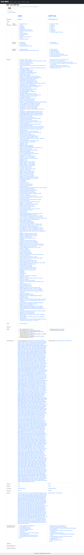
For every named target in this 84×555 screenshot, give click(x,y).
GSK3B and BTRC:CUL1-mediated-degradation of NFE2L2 (31, 295)
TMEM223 (20, 453)
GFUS (24, 378)
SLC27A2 (28, 441)
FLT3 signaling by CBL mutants (26, 285)
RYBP (19, 438)
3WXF (22, 505)
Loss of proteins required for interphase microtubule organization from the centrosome (63, 64)
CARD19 (38, 356)
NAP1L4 (28, 405)
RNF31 (35, 434)
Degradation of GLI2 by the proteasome (27, 157)
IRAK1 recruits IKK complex (25, 259)
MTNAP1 (41, 403)
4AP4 (33, 505)
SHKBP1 (44, 440)
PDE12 (34, 415)
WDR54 (22, 475)
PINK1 (29, 418)
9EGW (19, 523)
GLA (35, 378)
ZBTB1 (26, 478)
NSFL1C (37, 410)
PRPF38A (32, 424)
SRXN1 (22, 446)
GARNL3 (39, 377)
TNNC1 (19, 454)
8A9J (38, 518)
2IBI (41, 495)
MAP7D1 (32, 394)
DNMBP (27, 370)
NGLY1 (29, 408)
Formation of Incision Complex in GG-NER (28, 192)
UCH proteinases (23, 180)
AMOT (42, 343)
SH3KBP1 (37, 440)
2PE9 (37, 498)
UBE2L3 (29, 464)
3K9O (30, 502)
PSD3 (19, 425)
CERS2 (44, 360)
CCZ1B (22, 358)
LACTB (28, 391)
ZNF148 (43, 479)
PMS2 (29, 419)
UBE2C (22, 462)
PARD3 (29, 414)
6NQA (38, 513)
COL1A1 (38, 363)
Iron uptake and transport (24, 255)
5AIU (21, 510)
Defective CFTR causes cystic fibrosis (27, 175)
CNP (35, 363)
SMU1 (32, 442)
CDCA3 (24, 359)
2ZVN (34, 500)
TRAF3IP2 (44, 455)
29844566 (62, 330)
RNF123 (36, 432)
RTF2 (37, 437)
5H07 (32, 510)
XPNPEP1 (20, 476)
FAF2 (45, 373)
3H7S (41, 501)
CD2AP (27, 358)
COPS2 (19, 364)
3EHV (36, 501)
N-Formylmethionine (24, 323)
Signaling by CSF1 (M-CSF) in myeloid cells (28, 275)
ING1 (30, 386)
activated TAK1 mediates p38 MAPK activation (29, 137)
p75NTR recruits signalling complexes (27, 99)
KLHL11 (38, 390)
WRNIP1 (34, 475)
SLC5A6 (43, 441)
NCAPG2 (31, 406)
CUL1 (45, 365)
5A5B (38, 509)
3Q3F (19, 504)
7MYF (41, 517)
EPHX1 (22, 372)
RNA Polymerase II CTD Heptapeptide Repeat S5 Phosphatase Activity (62, 534)
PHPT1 (19, 418)
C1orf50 (39, 354)
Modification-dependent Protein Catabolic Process (29, 50)
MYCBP (40, 404)
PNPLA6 (34, 419)
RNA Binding (22, 42)
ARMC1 (44, 347)
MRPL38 (43, 400)
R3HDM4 (40, 426)
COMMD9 (42, 363)
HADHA (42, 380)
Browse (15, 1)
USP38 (34, 471)
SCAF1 (34, 438)
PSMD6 (42, 425)
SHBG (68, 340)
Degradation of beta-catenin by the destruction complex (30, 94)
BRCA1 (41, 353)
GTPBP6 (23, 380)
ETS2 (25, 373)
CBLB (27, 357)
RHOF (25, 431)
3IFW (19, 502)
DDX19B (23, 367)
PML (26, 419)
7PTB (56, 493)
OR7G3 (25, 412)
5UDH (26, 511)
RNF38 (38, 434)
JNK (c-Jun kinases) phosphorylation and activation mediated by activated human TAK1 (32, 139)
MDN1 (38, 397)
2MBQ (37, 497)
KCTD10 (26, 388)
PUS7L (34, 426)
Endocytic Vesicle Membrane (25, 36)
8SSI (38, 521)
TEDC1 (43, 449)
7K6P (21, 517)
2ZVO (36, 500)
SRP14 (34, 445)
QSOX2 (37, 426)
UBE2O (33, 464)
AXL (21, 351)
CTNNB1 (32, 365)
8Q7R (31, 521)
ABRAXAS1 (38, 340)
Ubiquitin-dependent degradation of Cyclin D (28, 214)
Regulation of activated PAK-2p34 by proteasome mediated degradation (33, 102)
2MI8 (43, 497)
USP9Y (44, 472)
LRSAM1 (23, 393)
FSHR (22, 377)
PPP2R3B (20, 422)
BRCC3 (44, 353)
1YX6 (36, 494)
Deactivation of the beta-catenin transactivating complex (30, 132)
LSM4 (26, 393)
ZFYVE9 (34, 479)
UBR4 (22, 466)
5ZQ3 (31, 511)
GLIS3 (40, 378)
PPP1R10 (23, 421)
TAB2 (39, 447)
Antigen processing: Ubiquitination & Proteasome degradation (31, 302)
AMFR (39, 343)
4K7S (19, 508)
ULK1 (30, 467)
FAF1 (42, 373)
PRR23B (41, 424)
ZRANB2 (23, 481)
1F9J (26, 493)
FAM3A (31, 374)
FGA (38, 376)
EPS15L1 (33, 372)
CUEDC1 (38, 365)
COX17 (41, 364)
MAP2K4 (42, 393)
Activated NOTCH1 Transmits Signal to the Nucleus (30, 104)
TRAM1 (31, 457)
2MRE (22, 498)
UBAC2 (29, 461)
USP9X (41, 472)
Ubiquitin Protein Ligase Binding (26, 46)
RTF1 (34, 437)
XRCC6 (26, 476)
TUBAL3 (30, 460)
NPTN (32, 410)
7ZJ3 (35, 518)
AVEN (19, 351)
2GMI (36, 495)
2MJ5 (45, 497)
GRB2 (19, 379)
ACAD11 (19, 341)
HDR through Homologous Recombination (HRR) (29, 178)
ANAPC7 (31, 344)
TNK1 (41, 453)
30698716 (31, 329)
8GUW (59, 493)
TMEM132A (33, 452)
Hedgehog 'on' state (23, 159)
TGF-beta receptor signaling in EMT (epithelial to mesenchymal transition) (32, 109)
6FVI (51, 493)
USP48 (25, 472)
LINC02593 (37, 392)
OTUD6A (28, 413)
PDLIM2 (37, 415)
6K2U (29, 513)
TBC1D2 (39, 448)
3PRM (40, 503)
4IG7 (37, 507)
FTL (24, 377)
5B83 (23, 510)
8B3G (19, 520)
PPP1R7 (27, 421)
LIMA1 (33, 392)
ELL (37, 371)
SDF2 (22, 439)
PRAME (30, 422)
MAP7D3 (36, 394)
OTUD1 (44, 412)
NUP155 (29, 411)
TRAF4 (19, 457)
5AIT (19, 510)
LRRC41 (19, 393)
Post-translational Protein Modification (27, 525)
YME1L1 (38, 476)
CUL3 (21, 366)
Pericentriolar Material (54, 23)
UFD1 (19, 467)
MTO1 (44, 403)
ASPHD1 (40, 349)
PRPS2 (38, 424)
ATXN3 (35, 350)
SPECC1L (20, 445)
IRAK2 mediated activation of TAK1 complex (28, 261)
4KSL (29, 508)
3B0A (19, 501)
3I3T (45, 501)
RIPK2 (40, 431)
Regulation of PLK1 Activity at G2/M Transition (29, 120)
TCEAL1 (25, 449)
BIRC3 (24, 353)
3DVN (28, 501)
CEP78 (38, 360)
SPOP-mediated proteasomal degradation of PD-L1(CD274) (31, 307)
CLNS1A (27, 363)
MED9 (22, 398)
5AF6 (45, 509)
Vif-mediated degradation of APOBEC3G (27, 91)
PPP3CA (23, 422)
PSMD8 (19, 426)
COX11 (38, 364)
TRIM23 (19, 458)
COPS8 (32, 364)
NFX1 (27, 408)
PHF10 (35, 417)
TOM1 (29, 454)
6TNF (35, 514)
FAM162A (24, 374)
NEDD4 (32, 407)
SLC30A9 (32, 441)
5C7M (28, 510)
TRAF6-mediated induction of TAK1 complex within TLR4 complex (32, 262)
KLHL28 (45, 390)
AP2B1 (35, 346)
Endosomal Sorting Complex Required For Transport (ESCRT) (31, 254)
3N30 (19, 503)
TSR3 (37, 459)
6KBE (31, 513)
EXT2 (34, 373)
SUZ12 (28, 447)
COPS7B (29, 364)
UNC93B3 (38, 467)
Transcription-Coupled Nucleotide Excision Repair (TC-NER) (31, 197)
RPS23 (19, 437)
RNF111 (26, 432)
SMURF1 (35, 442)
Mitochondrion (22, 28)
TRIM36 (35, 458)
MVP (38, 404)
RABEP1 (24, 427)
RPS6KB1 (28, 437)
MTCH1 (30, 403)
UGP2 (21, 467)
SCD (37, 438)
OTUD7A (35, 413)
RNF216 (31, 434)
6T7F (31, 514)
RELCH (28, 430)
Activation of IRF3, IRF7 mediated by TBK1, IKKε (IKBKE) (31, 258)
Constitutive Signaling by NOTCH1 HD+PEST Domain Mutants (32, 126)
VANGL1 (19, 473)
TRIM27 (29, 458)
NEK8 (39, 407)
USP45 (45, 471)
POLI (43, 419)
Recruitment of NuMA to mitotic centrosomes (59, 65)
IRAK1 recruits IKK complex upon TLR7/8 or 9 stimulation (31, 289)
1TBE (19, 494)
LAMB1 (37, 391)
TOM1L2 (35, 454)
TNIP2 (36, 453)
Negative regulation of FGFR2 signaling (27, 163)
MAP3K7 (23, 394)
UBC (20, 15)
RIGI (32, 431)
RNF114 (29, 432)
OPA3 (44, 411)
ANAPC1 (19, 344)
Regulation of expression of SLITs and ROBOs (29, 241)
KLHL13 (41, 390)
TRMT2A (25, 459)
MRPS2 (30, 401)
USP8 (39, 472)
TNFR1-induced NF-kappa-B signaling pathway (29, 150)
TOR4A (27, 455)
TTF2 (45, 459)
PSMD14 (35, 425)
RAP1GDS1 (20, 428)
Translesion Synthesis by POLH (26, 62)
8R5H (33, 521)
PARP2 (38, 414)
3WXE (19, 505)
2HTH (39, 495)
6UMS (21, 515)
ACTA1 (25, 341)
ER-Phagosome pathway (24, 69)
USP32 (19, 471)
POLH (40, 419)
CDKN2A (39, 359)
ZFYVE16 (30, 479)
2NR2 (29, 498)
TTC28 (40, 459)
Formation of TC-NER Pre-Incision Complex (28, 195)
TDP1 (38, 449)
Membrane (22, 35)
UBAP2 (36, 461)
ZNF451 (22, 480)
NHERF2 (33, 408)
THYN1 (34, 451)
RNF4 (40, 434)
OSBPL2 (29, 412)
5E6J (30, 510)
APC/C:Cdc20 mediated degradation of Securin (29, 82)
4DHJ (21, 507)
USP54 (31, 472)
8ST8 (43, 521)
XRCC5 (23, 476)
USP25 (30, 469)
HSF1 (42, 384)
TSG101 (34, 459)
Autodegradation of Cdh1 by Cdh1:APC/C (28, 79)
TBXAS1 (19, 449)
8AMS (45, 518)
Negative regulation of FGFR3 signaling (27, 164)
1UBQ (23, 494)
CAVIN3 (22, 357)
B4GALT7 (28, 351)
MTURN (19, 404)
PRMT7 (28, 424)
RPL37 (24, 435)
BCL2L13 (37, 352)
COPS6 (25, 364)
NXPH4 (38, 411)
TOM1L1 (32, 454)
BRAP (39, 353)
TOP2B (42, 454)
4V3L (26, 509)
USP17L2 (40, 468)
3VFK (36, 504)
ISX (20, 387)
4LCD (31, 508)
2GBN (31, 495)
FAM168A (28, 374)
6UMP (19, 515)
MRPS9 (22, 403)
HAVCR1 (19, 381)
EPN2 (25, 372)
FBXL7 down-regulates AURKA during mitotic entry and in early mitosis (33, 218)
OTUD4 (22, 413)
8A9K (40, 518)
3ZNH (26, 505)
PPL (42, 420)
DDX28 (27, 367)
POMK (26, 420)
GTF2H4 (32, 379)
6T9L (33, 514)
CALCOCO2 (20, 356)
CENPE (22, 360)
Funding (23, 1)
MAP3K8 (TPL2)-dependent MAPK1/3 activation (29, 177)
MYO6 (19, 405)
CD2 (25, 358)
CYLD (32, 366)
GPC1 (45, 378)
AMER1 (36, 343)
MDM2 (33, 397)
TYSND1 (45, 460)
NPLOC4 (23, 410)
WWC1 (37, 475)
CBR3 (35, 357)
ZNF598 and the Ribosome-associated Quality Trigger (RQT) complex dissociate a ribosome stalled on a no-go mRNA (33, 319)
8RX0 (36, 521)
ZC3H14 (33, 478)
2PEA (39, 498)
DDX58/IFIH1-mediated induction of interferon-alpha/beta (30, 77)
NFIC (25, 408)
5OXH (21, 511)
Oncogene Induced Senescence (26, 119)
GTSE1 (26, 380)
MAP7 (29, 394)
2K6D (28, 496)
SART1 (28, 438)
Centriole (52, 27)
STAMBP (25, 446)
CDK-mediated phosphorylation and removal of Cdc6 (30, 208)
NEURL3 (19, 408)
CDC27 (33, 358)
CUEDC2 (41, 365)
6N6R (36, 513)
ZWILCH (32, 481)
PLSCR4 (23, 419)
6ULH (45, 514)
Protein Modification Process (25, 528)
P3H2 (46, 413)
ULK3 (32, 467)
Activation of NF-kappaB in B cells (26, 63)
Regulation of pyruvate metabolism (26, 305)
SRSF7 (43, 445)
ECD (46, 370)
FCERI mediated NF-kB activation (26, 125)
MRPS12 (23, 401)
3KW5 (38, 502)
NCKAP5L (38, 406)
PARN (32, 414)
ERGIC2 (42, 372)
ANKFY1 (38, 344)
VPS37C (26, 474)
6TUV (40, 514)
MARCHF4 (32, 395)
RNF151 (34, 433)
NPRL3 (29, 410)
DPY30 (39, 370)
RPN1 (34, 435)
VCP (27, 473)
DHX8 (44, 367)
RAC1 (27, 427)
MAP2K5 (19, 394)
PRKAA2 (37, 422)
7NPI (44, 517)
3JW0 (28, 502)
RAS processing (23, 273)
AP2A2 (32, 346)
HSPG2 (19, 385)
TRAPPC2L (35, 457)
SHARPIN (41, 440)
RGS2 (19, 431)
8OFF (21, 521)
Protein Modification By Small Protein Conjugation (29, 532)
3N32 (21, 503)
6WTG (22, 516)
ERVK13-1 (20, 373)
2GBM (29, 495)
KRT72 (25, 391)
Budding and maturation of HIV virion (27, 73)
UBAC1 (26, 461)
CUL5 (29, 366)
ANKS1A (41, 345)
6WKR (19, 516)
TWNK (37, 460)
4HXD (30, 507)
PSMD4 (38, 425)
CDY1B (19, 360)
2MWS (24, 498)
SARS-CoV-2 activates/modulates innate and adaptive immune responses (32, 282)
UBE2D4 (32, 462)
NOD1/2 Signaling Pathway (25, 75)
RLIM (43, 431)
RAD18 (30, 427)
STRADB (37, 446)
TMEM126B (28, 452)
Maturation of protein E (24, 276)
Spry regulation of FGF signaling (26, 71)
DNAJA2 (39, 368)
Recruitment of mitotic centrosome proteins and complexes (61, 62)
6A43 (43, 511)
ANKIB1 (19, 345)
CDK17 (36, 359)
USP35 (28, 471)
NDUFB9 (22, 407)
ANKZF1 (19, 346)
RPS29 (22, 437)
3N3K (23, 503)
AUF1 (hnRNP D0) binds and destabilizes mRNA (29, 140)
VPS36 (43, 473)
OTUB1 (38, 412)
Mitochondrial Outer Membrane (26, 29)
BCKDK (33, 352)
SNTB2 (29, 444)
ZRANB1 (19, 481)
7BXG (38, 516)
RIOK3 (37, 431)
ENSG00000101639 (52, 488)
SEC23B (31, 439)
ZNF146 (39, 479)
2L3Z (21, 497)
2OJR (34, 498)
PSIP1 (21, 425)
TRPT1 (31, 459)
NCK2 (35, 406)
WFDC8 (31, 475)
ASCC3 (36, 349)
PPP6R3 (27, 422)
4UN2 (21, 509)
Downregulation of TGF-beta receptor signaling (28, 106)
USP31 (45, 469)
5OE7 (44, 510)
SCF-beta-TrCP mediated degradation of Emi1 (28, 80)
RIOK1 (35, 431)
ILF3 (21, 386)
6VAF (31, 515)
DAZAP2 (37, 366)
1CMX (21, 493)
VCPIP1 (29, 473)
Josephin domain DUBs (24, 183)
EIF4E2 (34, 371)
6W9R (39, 515)
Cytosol (21, 32)
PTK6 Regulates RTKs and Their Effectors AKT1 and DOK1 (31, 215)
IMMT (24, 386)
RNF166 (37, 433)
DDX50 (30, 367)
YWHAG (19, 478)
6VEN (34, 515)
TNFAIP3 (26, 453)
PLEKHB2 (20, 419)
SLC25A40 (24, 441)
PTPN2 (31, 426)
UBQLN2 (44, 465)
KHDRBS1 (44, 388)
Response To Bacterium (55, 51)
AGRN (45, 341)
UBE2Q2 (40, 464)
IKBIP (41, 385)
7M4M (29, 517)
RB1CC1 (34, 428)
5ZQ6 (38, 511)
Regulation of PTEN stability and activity (27, 238)
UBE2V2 (29, 465)
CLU (30, 363)
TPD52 (34, 455)
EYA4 (36, 373)
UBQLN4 (19, 466)
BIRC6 (27, 353)
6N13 (33, 513)
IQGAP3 (44, 386)
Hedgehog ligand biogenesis (25, 151)
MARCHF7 (41, 395)
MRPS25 (41, 401)
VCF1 (25, 473)
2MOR (19, 498)
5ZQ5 (36, 511)
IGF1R (38, 385)
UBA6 (24, 461)
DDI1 (19, 367)
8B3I (21, 520)
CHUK (43, 361)
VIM (32, 473)
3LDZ (40, 502)
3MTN (45, 502)
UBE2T (22, 465)
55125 (49, 483)
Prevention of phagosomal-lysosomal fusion (28, 267)
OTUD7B (39, 413)
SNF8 (19, 444)
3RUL (21, 504)
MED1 (41, 397)
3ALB (41, 500)
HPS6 (29, 384)
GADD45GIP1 (32, 377)
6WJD (44, 515)
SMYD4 (42, 442)
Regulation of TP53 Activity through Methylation (29, 204)
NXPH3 (35, 411)
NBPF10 (37, 405)
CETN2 (19, 361)
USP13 (28, 468)
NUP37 (32, 411)
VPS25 (37, 473)
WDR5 (19, 475)
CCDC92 (44, 357)
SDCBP (19, 439)
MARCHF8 (20, 397)
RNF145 (30, 433)
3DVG (26, 501)
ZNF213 (19, 480)
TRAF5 (22, 457)
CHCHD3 (26, 361)
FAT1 (39, 374)
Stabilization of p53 (23, 212)
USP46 (19, 472)
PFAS (33, 417)
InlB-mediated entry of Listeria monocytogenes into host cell (31, 227)
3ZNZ (31, 505)
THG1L (31, 451)
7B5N (31, 516)
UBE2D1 (25, 462)
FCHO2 (32, 376)
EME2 (42, 371)
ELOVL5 (39, 371)
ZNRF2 (45, 480)
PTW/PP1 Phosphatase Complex (56, 532)
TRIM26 (25, 458)
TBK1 (46, 448)
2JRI (19, 496)
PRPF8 (35, 424)
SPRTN (27, 445)
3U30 (26, 504)
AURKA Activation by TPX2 (55, 67)
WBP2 (38, 474)
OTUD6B (32, 413)
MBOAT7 (29, 397)
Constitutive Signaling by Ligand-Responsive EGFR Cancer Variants (33, 67)
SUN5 (26, 447)
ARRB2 (19, 349)
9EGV (45, 522)
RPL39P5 (28, 435)
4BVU (43, 505)
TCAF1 (22, 449)
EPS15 (30, 372)
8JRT (33, 520)
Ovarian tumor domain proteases (26, 185)
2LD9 (23, 497)
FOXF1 (19, 377)
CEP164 (28, 360)
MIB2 (33, 398)
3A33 (38, 500)
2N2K (27, 498)
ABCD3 (31, 340)
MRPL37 (39, 400)
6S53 (26, 514)
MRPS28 (44, 401)
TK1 (43, 451)
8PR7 (61, 493)
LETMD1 (30, 392)
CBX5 (37, 357)
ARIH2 (35, 347)
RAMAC (42, 427)
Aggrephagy (22, 271)
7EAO (43, 516)
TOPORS (19, 455)
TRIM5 (45, 458)
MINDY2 (19, 399)
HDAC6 (34, 381)
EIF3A (26, 371)
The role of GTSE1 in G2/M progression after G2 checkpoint (31, 217)
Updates (27, 1)
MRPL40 (19, 401)
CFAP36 (22, 361)
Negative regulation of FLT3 (25, 283)
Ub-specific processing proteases (26, 184)
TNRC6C (26, 454)
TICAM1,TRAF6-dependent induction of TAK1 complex (30, 247)
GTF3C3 (19, 380)
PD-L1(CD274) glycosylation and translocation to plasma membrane (33, 310)
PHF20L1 (39, 417)
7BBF (36, 516)
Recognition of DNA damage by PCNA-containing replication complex (33, 60)
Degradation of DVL (23, 144)
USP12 (25, 468)
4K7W (24, 508)
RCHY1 (19, 430)
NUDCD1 (23, 411)
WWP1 (40, 475)
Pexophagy (22, 274)
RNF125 (39, 432)
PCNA (28, 415)
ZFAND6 (26, 479)
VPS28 (40, 473)
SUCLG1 (19, 447)
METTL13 (25, 398)
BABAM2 (36, 351)
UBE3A (32, 465)
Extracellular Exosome (24, 39)
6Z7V (24, 516)
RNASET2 (20, 432)
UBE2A (19, 462)
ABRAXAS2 (42, 340)
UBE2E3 (39, 462)
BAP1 (19, 352)
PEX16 (30, 417)
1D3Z (24, 493)
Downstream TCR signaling (25, 97)
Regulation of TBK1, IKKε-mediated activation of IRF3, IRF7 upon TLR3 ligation (32, 301)
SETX (22, 440)
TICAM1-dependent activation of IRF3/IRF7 (28, 246)
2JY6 (21, 496)
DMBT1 (26, 368)
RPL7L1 (31, 435)
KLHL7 (19, 391)
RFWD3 (40, 430)
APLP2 (19, 347)
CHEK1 (31, 361)
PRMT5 (25, 424)
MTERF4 (33, 403)
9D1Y (28, 522)
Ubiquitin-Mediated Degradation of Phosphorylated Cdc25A (31, 213)
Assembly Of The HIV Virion (25, 87)
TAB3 (42, 447)
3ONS (37, 503)
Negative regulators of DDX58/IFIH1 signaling (28, 256)
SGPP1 (33, 440)
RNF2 (26, 434)
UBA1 (19, 461)
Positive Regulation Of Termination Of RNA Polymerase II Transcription (61, 531)
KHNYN (19, 390)
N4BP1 (21, 405)
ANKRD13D (33, 345)
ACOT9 (22, 341)
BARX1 (24, 352)
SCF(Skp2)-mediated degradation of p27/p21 (28, 93)
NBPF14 (19, 406)
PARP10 (35, 414)
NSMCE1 (41, 410)
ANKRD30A (37, 345)
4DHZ (23, 507)
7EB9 (46, 516)
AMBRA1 (32, 343)
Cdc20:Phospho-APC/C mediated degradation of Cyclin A (31, 85)
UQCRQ (42, 467)
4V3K (24, 509)
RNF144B (27, 433)
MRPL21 (36, 400)
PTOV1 (28, 426)
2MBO (35, 497)
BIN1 (19, 353)
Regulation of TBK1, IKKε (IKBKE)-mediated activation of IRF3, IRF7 (33, 299)
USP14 (31, 468)
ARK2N (41, 347)
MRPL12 (29, 400)
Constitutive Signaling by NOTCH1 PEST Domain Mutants (31, 121)
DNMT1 (30, 370)
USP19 (43, 468)
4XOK (31, 509)
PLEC (43, 418)
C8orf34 (43, 354)
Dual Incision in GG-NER (24, 194)
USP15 (34, 468)
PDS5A (43, 415)
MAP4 (26, 394)
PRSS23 (45, 424)
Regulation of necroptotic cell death (26, 173)
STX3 (43, 446)
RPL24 (22, 435)
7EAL (41, 516)
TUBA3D (23, 460)
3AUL (43, 500)
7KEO (26, 517)
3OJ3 (33, 503)
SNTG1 (32, 444)
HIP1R (29, 383)
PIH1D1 (22, 418)
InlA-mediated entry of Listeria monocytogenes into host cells (31, 229)
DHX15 (41, 367)
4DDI (19, 507)
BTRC (31, 354)
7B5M (29, 516)
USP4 (37, 471)
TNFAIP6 (30, 453)
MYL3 (46, 404)
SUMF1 (22, 447)
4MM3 (38, 508)
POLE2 (37, 419)
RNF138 (19, 433)
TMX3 (23, 453)
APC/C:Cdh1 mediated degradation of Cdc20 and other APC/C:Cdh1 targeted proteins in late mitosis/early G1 (33, 83)
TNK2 (44, 453)
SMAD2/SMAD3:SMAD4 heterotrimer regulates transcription (31, 113)
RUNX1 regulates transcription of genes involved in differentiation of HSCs (33, 231)
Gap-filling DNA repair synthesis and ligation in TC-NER (30, 199)
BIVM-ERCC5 (31, 353)
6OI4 (43, 513)
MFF (28, 398)
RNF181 (19, 434)
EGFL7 (23, 371)
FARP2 (36, 374)
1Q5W (41, 493)
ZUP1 (30, 481)
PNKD (31, 419)
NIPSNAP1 (37, 408)
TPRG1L (37, 455)
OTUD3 (19, 413)
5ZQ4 (34, 511)
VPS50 (29, 474)
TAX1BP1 (28, 448)
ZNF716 (29, 480)
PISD (32, 418)
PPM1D (44, 420)
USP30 (42, 469)
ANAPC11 (23, 344)
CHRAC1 (40, 361)
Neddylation (22, 239)
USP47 (22, 472)
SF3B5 (24, 440)
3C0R (24, 501)
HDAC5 (31, 381)
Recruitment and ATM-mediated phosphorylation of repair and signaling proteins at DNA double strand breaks (33, 188)
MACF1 (32, 393)
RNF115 (33, 432)
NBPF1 (34, 405)
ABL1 (34, 340)
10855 (49, 486)
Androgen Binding (53, 538)
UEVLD (44, 466)
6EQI (26, 513)
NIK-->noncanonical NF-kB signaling (27, 174)
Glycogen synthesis (23, 130)
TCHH (29, 449)
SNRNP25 (22, 444)
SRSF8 (19, 446)
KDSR (36, 388)
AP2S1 (41, 346)
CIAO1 (19, 363)
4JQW (41, 507)
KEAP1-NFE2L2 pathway (25, 293)
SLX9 (27, 442)
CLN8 (25, 363)
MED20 (19, 398)
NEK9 (41, 407)
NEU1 (44, 407)
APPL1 (27, 347)
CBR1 (32, 357)
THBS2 (28, 451)
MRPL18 (32, 400)
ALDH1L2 (26, 343)
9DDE (37, 522)
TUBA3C (19, 460)
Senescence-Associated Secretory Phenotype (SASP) (30, 118)
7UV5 (26, 518)
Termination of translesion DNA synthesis (28, 168)
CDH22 (30, 359)
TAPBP (24, 448)
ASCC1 (30, 349)
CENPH (25, 360)
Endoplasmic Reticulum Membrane (26, 30)
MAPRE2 (19, 395)
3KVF (35, 502)
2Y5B (27, 500)
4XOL (33, 509)
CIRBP (22, 363)
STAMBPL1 (30, 446)
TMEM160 (37, 452)
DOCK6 (33, 370)
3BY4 (21, 501)
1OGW (38, 493)
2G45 (21, 495)
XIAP (46, 475)
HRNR (32, 384)
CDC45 (19, 359)
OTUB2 (41, 412)
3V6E (33, 504)
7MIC (39, 517)
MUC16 (25, 404)
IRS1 (19, 387)
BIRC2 (21, 353)
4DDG (46, 505)
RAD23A (33, 427)
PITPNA (34, 418)
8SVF (19, 522)
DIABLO (19, 368)
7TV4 (24, 518)
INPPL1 (38, 386)
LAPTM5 (23, 392)
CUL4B (27, 366)
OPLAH (19, 412)
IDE (36, 385)
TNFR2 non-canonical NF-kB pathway (27, 171)
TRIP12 (19, 459)
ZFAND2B (45, 478)
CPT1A (19, 365)
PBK (41, 414)
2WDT (21, 500)
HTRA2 (22, 385)
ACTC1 (31, 341)
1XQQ (31, 494)
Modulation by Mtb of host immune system (28, 268)
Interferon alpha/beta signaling (25, 252)
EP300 (19, 372)
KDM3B (32, 388)
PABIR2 (22, 414)
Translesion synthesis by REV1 (26, 59)
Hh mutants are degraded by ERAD (26, 152)
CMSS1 (32, 363)
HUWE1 (25, 385)
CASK (41, 356)
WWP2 (43, 475)
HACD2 (39, 380)
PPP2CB (34, 421)
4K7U (21, 508)
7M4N (31, 517)
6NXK (41, 513)
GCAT (19, 378)
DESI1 (38, 367)
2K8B (30, 496)
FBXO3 (22, 376)
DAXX (34, 366)
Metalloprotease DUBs (24, 186)
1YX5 (33, 494)
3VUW (38, 504)
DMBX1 (29, 368)
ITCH (23, 387)
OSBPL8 (32, 412)
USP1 (45, 467)
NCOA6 (41, 406)
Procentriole (52, 30)
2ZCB (31, 500)
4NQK (19, 509)
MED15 (43, 397)
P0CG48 (19, 490)
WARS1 (35, 474)
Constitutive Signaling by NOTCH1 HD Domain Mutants (30, 124)
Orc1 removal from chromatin (25, 207)
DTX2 (42, 370)
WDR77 (27, 475)
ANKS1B (45, 345)
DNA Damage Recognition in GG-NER (27, 191)
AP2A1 (29, 346)
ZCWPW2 (41, 478)
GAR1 (37, 377)
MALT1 (39, 393)
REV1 (35, 430)
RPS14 (40, 435)
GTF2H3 (29, 379)
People (19, 1)
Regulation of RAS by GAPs (25, 170)
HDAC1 (25, 381)
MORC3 (42, 399)
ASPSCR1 (44, 349)
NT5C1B (19, 411)
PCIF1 (22, 415)
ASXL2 (22, 350)
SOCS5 (38, 444)
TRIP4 (22, 459)
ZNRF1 (42, 480)
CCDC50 (40, 357)
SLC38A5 (40, 441)
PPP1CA (19, 421)
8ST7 (40, 521)
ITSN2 (30, 387)
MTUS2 (22, 404)
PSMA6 (24, 425)
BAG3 (41, 351)
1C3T (19, 493)
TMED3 (19, 452)
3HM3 (43, 501)
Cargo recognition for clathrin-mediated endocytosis (29, 219)
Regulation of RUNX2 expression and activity (28, 233)
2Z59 (29, 500)
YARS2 (32, 476)
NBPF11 (40, 405)
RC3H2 (44, 428)
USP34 (25, 471)
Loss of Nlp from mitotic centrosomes (57, 60)
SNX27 (35, 444)
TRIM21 (42, 457)
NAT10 (31, 405)
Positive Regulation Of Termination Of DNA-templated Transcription (63, 528)
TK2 (44, 451)
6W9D (36, 515)
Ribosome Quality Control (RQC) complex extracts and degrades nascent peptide (32, 315)
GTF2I (36, 379)
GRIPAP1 (22, 379)
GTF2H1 (25, 379)
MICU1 (39, 398)
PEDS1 (19, 417)
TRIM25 (22, 458)
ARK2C (38, 347)
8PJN (24, 521)
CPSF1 (44, 364)
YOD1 (41, 476)
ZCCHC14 (37, 478)
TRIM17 (39, 457)
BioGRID (9, 12)
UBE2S (19, 465)
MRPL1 (22, 400)
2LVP (28, 497)
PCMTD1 (25, 415)
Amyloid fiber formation (24, 298)
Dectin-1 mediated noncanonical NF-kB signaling (29, 153)
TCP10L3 (35, 449)
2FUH (19, 495)
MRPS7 (19, 403)
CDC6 (22, 359)
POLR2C (19, 420)
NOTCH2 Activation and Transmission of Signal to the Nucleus (32, 127)
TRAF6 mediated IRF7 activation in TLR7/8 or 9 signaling (31, 288)
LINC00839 (61, 340)
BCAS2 (30, 352)
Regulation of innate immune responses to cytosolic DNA (31, 129)
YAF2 (29, 476)
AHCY (23, 343)
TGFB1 (25, 451)
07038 (19, 486)
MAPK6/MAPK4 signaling (25, 179)
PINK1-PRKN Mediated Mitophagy (26, 146)
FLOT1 (43, 376)
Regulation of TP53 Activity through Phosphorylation (30, 201)
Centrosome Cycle (53, 49)
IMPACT (26, 386)
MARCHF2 (28, 395)
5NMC (41, 510)
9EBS (42, 522)
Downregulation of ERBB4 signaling (26, 70)
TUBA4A (26, 460)
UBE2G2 (19, 464)
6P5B (45, 513)
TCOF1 (31, 449)
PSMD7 (45, 425)
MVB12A (34, 404)
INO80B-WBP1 (34, 386)
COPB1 (45, 363)
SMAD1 (29, 442)
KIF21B (26, 390)
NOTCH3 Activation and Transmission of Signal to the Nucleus (32, 244)
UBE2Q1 (36, 464)
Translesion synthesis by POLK (26, 166)
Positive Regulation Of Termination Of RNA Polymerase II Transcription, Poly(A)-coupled (61, 537)
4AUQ (36, 505)
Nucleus (21, 25)
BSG (21, 354)
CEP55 (35, 360)
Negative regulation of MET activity (26, 205)
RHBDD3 (22, 431)
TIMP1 (40, 451)
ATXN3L (38, 350)
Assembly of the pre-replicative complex (27, 206)
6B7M (21, 513)
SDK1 (24, 439)
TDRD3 (40, 449)
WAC (32, 474)
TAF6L (21, 448)
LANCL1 (43, 391)
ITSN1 (28, 387)
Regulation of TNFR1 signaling (26, 148)
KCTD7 (29, 388)
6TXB (42, 514)
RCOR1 (22, 430)
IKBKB (43, 385)
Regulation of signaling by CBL (26, 253)
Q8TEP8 (50, 490)
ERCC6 (39, 372)
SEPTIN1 (39, 439)
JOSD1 (33, 387)
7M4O (34, 517)
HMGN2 (44, 383)
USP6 (34, 472)
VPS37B (23, 474)
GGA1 (27, 378)
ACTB (28, 341)
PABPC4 (26, 414)
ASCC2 (33, 349)
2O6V (32, 498)
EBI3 (44, 370)
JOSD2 (36, 387)
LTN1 (30, 393)
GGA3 (30, 378)
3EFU (33, 501)
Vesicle (21, 38)
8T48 (21, 522)
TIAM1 (37, 451)
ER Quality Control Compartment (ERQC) (28, 240)
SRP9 (37, 445)
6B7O (24, 513)
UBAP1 (33, 461)
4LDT (33, 508)
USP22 (24, 469)
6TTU (38, 514)
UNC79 (34, 467)
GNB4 (43, 378)
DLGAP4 (22, 368)
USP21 (21, 469)
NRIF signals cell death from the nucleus (27, 98)
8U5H (23, 522)
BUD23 (36, 354)
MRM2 (19, 400)
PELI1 (27, 417)
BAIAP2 (44, 351)
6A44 (45, 511)
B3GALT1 (24, 351)
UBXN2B (28, 466)
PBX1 (43, 414)
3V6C (31, 504)
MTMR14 (37, 403)
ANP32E (23, 346)
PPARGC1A (38, 420)
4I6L (33, 507)
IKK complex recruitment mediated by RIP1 (28, 260)
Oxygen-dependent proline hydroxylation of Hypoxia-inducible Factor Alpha (33, 66)
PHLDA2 (42, 417)
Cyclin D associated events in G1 (26, 209)
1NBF (35, 493)
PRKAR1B (41, 422)
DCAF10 (41, 366)
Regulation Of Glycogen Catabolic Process (58, 527)
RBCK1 (38, 428)
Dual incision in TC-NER (24, 198)
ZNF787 (33, 480)
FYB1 (26, 377)
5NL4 (35, 510)
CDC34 (36, 358)
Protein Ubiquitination (24, 49)
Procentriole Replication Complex (56, 32)
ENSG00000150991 (21, 488)
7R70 (22, 518)
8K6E (37, 520)
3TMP (24, 504)
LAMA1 (31, 391)
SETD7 (19, 440)
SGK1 (30, 440)
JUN (41, 387)
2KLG (42, 496)
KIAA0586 (23, 390)
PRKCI (45, 422)
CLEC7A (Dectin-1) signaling (25, 154)
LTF (28, 393)
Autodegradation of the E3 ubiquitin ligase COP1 (29, 131)
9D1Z (30, 522)
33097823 (62, 329)
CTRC (35, 365)
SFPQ (27, 440)
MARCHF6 (37, 395)
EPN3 (27, 372)
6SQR (28, 514)
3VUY (43, 504)
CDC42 (39, 358)
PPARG (34, 420)
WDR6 (25, 475)
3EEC (31, 501)
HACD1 (36, 380)
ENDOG (45, 371)
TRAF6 (25, 457)
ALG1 (30, 343)
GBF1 (45, 377)
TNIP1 (33, 453)
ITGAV (25, 387)
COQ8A (35, 364)
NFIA (22, 408)
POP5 (29, 420)
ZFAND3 (19, 479)
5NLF (37, 510)
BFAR (45, 352)
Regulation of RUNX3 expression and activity (28, 235)
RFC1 (37, 430)
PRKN (22, 424)
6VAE (29, 515)
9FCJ (24, 523)
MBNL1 (26, 397)
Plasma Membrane (23, 33)
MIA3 (31, 398)
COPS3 (22, 364)
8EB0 (28, 520)
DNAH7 (32, 368)
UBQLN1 (41, 465)
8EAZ (26, 520)
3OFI (30, 503)
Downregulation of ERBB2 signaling (26, 221)
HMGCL (40, 383)
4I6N (35, 507)
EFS (21, 371)
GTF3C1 (43, 379)
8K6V (19, 521)
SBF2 (31, 438)
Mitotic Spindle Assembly (55, 56)
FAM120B (20, 374)
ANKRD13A (23, 345)
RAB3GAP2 (20, 427)
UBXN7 (35, 466)
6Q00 (19, 514)
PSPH (22, 426)
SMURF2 (39, 442)
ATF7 (25, 350)
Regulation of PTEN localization (26, 236)
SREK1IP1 (31, 445)
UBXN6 (32, 466)
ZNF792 (36, 480)
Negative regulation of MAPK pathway (27, 172)
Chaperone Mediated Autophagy (26, 265)
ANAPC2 (27, 344)
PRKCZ (19, 424)
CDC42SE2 (43, 358)
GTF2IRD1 (39, 379)
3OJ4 (35, 503)
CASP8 (44, 356)
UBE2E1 (36, 462)
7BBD (34, 516)
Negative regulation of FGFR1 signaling (27, 161)
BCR (40, 352)
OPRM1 (22, 412)
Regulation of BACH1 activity (25, 286)
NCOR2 (44, 406)
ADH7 (40, 341)
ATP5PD (27, 350)
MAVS (23, 397)
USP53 (28, 472)
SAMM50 (22, 438)
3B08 (45, 500)
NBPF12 (44, 405)
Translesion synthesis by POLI (26, 167)
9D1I (26, 522)
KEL (41, 388)
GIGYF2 (32, 378)
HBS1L (22, 381)
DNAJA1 (35, 368)
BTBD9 (26, 354)
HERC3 (19, 383)
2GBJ (24, 495)
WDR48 (44, 474)
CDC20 (30, 358)
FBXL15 (44, 374)
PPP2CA (30, 421)
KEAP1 (38, 388)
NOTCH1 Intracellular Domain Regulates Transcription (30, 103)
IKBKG (19, 386)
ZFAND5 (23, 479)
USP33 (22, 471)
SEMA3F (35, 439)
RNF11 (23, 432)
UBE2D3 (29, 462)
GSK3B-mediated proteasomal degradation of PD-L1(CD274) (31, 306)
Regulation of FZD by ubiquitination (26, 145)
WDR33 (41, 474)
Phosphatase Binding (54, 43)
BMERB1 (35, 353)
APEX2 (44, 346)
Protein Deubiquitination (24, 534)
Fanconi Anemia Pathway (25, 200)
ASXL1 (19, 350)
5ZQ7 (41, 511)
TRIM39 (39, 458)
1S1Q (43, 493)
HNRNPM (24, 384)
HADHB (45, 380)
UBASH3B (44, 461)
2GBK (26, 495)
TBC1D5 (43, 448)
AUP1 (45, 350)
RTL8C (42, 437)
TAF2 (19, 448)
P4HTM (19, 414)
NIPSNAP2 (41, 408)
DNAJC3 (19, 370)
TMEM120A (23, 452)
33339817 (42, 336)
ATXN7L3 (42, 350)
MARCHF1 (24, 395)
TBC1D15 (32, 448)
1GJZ (33, 493)
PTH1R (25, 426)
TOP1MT (39, 454)
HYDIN (28, 385)
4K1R (44, 507)
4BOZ (41, 505)
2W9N (19, 500)
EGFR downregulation (24, 92)
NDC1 (19, 407)
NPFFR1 (19, 410)
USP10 (19, 468)
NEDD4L (36, 407)
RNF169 (44, 433)
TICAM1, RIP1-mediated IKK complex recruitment (29, 76)
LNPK (43, 392)
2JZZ (23, 496)
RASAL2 (24, 428)
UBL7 (38, 465)
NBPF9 (25, 406)
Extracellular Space (23, 23)
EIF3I (32, 371)
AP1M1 (26, 346)
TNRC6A (22, 454)
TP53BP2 (31, 455)
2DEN (45, 494)
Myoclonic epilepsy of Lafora (25, 133)
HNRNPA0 (20, 384)
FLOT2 (45, 376)
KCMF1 (23, 388)
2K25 (25, 496)
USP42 (42, 471)
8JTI (35, 520)
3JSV (23, 502)
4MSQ (43, 508)
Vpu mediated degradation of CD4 (26, 90)
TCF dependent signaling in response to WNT (28, 96)
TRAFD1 (28, 457)
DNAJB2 (43, 368)
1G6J (31, 493)
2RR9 (41, 498)
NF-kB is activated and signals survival (27, 100)
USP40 (39, 471)
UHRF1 (24, 467)
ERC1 (37, 372)
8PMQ (26, 521)
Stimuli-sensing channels (24, 123)
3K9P (33, 502)
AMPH (44, 343)
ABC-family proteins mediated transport (27, 134)
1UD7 (26, 494)
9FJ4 (28, 523)
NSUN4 (44, 410)
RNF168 (40, 433)
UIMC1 (27, 467)
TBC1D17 (36, 448)
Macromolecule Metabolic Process (26, 529)
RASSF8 (31, 428)
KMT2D (22, 391)
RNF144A (23, 433)
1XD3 (28, 494)
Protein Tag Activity (23, 44)
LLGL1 (40, 392)
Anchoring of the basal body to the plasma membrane (60, 66)
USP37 (31, 471)
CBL (25, 357)
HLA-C (32, 383)
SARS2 (25, 438)
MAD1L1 (36, 393)
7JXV (19, 517)
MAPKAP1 (43, 394)
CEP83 (41, 360)
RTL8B (39, 437)
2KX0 (19, 497)
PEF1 (22, 417)
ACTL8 (37, 341)
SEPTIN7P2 (43, 439)
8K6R (44, 520)
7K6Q (24, 517)
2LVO (26, 497)
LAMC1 (40, 391)
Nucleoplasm (22, 26)
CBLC (30, 357)
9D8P (32, 522)
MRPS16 (26, 401)
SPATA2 (44, 444)
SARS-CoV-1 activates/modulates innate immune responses (31, 278)
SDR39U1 (28, 439)
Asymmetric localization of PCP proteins (27, 141)
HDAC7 (37, 381)
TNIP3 (38, 453)
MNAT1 (32, 399)
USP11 (22, 468)
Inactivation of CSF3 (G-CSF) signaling (27, 280)
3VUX (41, 504)
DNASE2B (23, 370)
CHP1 (37, 361)
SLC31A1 (36, 441)
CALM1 (24, 356)
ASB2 (25, 349)
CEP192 (52, 15)
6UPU (24, 515)
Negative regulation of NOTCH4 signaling (27, 263)
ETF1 (23, 373)
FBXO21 (19, 376)
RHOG (28, 431)
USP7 (36, 472)
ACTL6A (34, 341)
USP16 (37, 468)
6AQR (19, 513)
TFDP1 (22, 451)
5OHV (19, 511)
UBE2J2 (26, 464)
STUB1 (40, 446)
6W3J (54, 493)
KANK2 (43, 387)
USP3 (40, 469)
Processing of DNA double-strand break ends (28, 190)
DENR (36, 367)
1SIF (45, 493)
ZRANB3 (26, 481)
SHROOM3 (20, 441)
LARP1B (26, 392)
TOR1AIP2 (24, 455)
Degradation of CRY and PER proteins (27, 312)
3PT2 (42, 503)
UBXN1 (25, 466)
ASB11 (22, 349)
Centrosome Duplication (54, 52)
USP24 (27, 469)
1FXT (28, 493)
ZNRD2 (39, 480)
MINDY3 (22, 399)
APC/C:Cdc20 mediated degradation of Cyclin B (29, 78)
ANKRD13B (28, 345)
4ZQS (36, 509)
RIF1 (30, 431)
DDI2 (21, 367)
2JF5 (45, 495)
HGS (25, 383)
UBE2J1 (23, 464)
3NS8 (26, 503)
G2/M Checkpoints (23, 211)
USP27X (33, 469)
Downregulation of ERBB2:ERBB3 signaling (28, 72)
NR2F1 (34, 410)
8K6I (42, 520)
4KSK (26, 508)
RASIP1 (27, 428)
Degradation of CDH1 (24, 296)
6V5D (27, 515)
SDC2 (41, 438)
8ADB (42, 518)
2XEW (24, 500)
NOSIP (45, 408)
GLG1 (38, 378)
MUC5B (28, 404)
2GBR (34, 495)
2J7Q (43, 495)
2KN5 (45, 496)
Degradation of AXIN (24, 143)
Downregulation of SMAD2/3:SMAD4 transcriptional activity (31, 111)
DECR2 (32, 367)
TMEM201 (42, 452)
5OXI (24, 511)
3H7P (38, 501)
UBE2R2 (43, 464)
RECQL (25, 430)
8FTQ (31, 520)
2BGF (43, 494)
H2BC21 (32, 380)
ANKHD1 (42, 344)
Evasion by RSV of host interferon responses (28, 303)
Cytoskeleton (52, 29)
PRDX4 (34, 422)
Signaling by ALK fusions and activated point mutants (30, 287)
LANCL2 (19, 392)
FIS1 (40, 376)
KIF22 (29, 390)
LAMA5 (34, 391)
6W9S (41, 515)
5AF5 (43, 509)
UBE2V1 (25, 465)
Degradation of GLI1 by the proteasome (27, 156)
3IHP (21, 502)
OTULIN (42, 413)
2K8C (32, 496)
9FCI (21, 523)
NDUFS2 (25, 407)
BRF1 (19, 354)
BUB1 (34, 354)
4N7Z (49, 493)
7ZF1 (33, 518)
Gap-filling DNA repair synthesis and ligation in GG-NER (30, 193)
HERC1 (44, 381)
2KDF (35, 496)
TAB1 (37, 447)
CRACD (22, 365)
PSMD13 (31, 425)
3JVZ (26, 502)
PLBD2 (40, 418)
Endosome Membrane (24, 34)
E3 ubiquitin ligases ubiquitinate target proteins (29, 226)
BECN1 (42, 352)
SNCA (46, 442)
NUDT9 (26, 411)
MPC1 (45, 399)
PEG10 (24, 417)
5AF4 (41, 509)
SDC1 (39, 438)
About (11, 1)
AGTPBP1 (20, 343)
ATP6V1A (31, 350)
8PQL (29, 521)
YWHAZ (22, 478)
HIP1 (27, 383)
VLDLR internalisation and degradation (27, 222)
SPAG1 (41, 444)
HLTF (35, 383)
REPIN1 (31, 430)
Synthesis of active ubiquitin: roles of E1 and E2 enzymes (31, 224)
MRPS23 (37, 401)
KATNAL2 (20, 388)
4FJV (26, 507)
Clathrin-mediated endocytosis (25, 220)
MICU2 (42, 398)
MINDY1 (45, 398)
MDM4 (35, 397)
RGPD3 (43, 430)
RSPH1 (31, 437)
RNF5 (43, 434)
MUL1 (32, 404)
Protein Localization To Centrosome (57, 54)
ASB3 (27, 349)
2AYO (41, 494)
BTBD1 (23, 354)
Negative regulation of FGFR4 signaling (27, 165)
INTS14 (41, 386)
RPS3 (25, 437)
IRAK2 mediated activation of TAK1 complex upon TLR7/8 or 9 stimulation (32, 291)
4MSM (41, 508)
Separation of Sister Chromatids (26, 116)
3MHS (42, 502)
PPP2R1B (38, 421)
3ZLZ (24, 505)
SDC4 (44, 438)
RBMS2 (41, 428)
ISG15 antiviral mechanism (25, 64)
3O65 (28, 503)
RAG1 (40, 427)
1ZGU (38, 494)
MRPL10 (25, 400)
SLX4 (24, 442)
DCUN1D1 (45, 366)
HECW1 (40, 381)
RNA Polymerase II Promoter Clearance (58, 525)
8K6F (40, 520)
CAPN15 (31, 356)
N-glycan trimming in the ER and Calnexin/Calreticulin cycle (31, 147)
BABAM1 (32, 351)
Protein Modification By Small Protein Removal (29, 536)
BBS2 (28, 352)
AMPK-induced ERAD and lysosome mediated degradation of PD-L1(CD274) (32, 309)
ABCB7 (28, 340)
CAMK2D (27, 356)
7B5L (26, 516)
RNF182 (22, 434)
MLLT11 (29, 399)
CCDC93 (19, 358)
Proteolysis (22, 531)
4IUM (39, 507)
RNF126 (43, 432)
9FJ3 (26, 523)
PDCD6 (31, 415)
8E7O (23, 520)
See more (20, 537)
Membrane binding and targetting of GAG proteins (29, 86)
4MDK (35, 508)
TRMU (28, 459)
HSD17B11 (39, 384)
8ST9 (45, 521)
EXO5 (28, 373)
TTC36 (43, 459)
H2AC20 (29, 380)
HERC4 (22, 383)
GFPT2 (21, 378)
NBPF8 (22, 406)
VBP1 (22, 473)
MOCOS (36, 399)
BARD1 (21, 352)
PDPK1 (40, 415)
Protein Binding (23, 43)
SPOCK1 (23, 445)
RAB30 (43, 426)
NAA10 (24, 405)
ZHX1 (37, 479)
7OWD (19, 518)
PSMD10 (28, 425)
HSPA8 (45, 384)
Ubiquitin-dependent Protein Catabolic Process (29, 535)
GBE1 (43, 377)
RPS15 (43, 435)
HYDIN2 (31, 385)
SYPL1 (34, 447)
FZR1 (29, 377)
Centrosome (52, 26)
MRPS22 (33, 401)
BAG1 (39, 351)
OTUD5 (25, 413)
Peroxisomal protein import (25, 249)
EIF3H (29, 371)
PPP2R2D (42, 421)
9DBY (35, 522)
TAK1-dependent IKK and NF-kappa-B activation (29, 136)
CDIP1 (33, 359)
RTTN (45, 437)
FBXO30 (26, 376)
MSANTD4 (26, 403)
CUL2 (19, 366)
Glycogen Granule (53, 529)
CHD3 (29, 361)
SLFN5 (19, 442)
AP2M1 (38, 346)
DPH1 (36, 370)
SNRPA (25, 444)
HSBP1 (35, 384)
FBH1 (41, 374)
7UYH (28, 518)
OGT (41, 411)
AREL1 (30, 347)
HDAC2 (28, 381)
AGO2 (43, 341)
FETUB (35, 376)
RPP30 (37, 435)
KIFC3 (32, 390)
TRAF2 (40, 455)
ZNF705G (26, 480)
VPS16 (34, 473)
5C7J (25, 510)
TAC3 (44, 447)
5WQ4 (29, 511)
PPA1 (32, 420)
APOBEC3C (23, 347)
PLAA (37, 418)
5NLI (39, 510)
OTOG (36, 412)
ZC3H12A (29, 478)
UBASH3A (40, 461)
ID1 (34, 385)
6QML (21, 514)
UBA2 (21, 461)
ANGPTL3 (35, 344)
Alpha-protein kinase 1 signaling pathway (27, 269)
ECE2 (19, 371)
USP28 (37, 469)
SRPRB (40, 445)
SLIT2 (22, 442)
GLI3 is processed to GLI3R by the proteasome (29, 158)
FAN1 (34, 374)
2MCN (40, 497)
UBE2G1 (43, 462)
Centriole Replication (54, 50)
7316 (19, 483)
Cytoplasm (22, 27)
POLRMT (23, 420)
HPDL (27, 384)
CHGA (35, 361)
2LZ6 (32, 497)
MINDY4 (26, 399)
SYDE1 (31, 447)
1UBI (21, 494)
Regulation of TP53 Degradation (26, 202)
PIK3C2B (26, 418)
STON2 (33, 446)
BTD (29, 354)
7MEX (36, 517)
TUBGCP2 (34, 460)
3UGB (28, 504)
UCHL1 (38, 466)
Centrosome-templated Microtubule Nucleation (59, 55)
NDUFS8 (29, 407)
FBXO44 (29, 376)
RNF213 (28, 434)
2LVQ (30, 497)
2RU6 (44, 498)
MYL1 (43, 404)
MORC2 (39, 399)
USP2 (19, 469)
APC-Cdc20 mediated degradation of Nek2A (28, 89)
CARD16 (34, 356)
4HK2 (28, 507)
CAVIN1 (19, 357)
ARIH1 (33, 347)
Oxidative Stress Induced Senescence (27, 117)
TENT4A (19, 451)
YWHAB (44, 476)
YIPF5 (35, 476)
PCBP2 (19, 415)
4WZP (28, 509)
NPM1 (26, 410)
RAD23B (37, 427)
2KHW (37, 496)
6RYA (24, 514)
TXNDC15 (41, 460)
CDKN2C (43, 359)
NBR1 (28, 406)
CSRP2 (25, 365)
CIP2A (57, 340)
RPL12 (45, 434)
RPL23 (19, 435)
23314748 (35, 6)
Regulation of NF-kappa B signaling (26, 294)
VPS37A (19, 474)
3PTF (45, 503)
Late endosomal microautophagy (26, 266)
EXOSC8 (31, 373)
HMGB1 (37, 383)
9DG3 (40, 522)
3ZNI (29, 505)
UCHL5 (41, 466)
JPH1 (39, 387)
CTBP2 (28, 365)
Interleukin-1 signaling (24, 248)
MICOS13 (36, 398)
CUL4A (24, 366)
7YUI (31, 518)
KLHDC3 (35, 390)
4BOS (38, 505)
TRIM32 (32, 458)
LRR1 (45, 392)
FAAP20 (39, 373)
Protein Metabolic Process (25, 527)
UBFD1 (35, 465)
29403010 (38, 336)
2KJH (40, 496)
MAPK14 (39, 394)
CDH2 (27, 359)
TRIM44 (42, 458)
